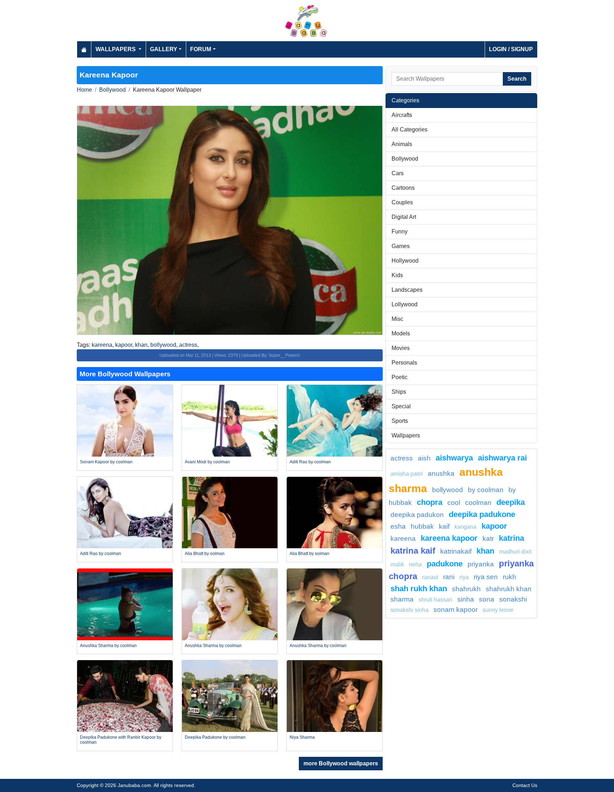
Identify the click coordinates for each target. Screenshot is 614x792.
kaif (444, 526)
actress (188, 345)
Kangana (465, 527)
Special (401, 406)
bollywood (163, 345)
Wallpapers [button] (116, 49)
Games (401, 246)
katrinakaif (456, 551)
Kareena (403, 538)
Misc (397, 319)
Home (84, 90)
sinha (465, 599)
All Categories (409, 129)
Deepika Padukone (482, 514)
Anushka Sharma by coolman (108, 645)
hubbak (422, 526)
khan (141, 345)
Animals (402, 144)
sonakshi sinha (410, 610)
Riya (464, 577)
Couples (402, 202)
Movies (401, 348)
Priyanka (481, 564)
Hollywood (405, 261)
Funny (400, 231)
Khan (485, 550)
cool (453, 502)
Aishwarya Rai (502, 457)
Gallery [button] (163, 49)
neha (415, 564)
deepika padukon (417, 514)
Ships (399, 392)
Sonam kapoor (455, 609)
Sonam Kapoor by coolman (106, 461)
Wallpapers (406, 435)
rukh (509, 577)
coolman (478, 502)
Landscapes (407, 290)
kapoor (123, 345)
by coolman (485, 490)
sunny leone (498, 610)
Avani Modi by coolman (207, 461)
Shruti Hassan (435, 600)
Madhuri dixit (515, 552)
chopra (429, 502)
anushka (441, 473)
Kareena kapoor (449, 538)
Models (401, 333)
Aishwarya (454, 457)
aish (424, 458)
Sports (400, 421)
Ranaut (430, 577)
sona (486, 599)
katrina (511, 538)
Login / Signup (511, 49)
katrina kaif (413, 550)
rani (448, 577)
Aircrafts (402, 115)
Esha (398, 526)
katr (488, 538)
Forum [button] (200, 49)
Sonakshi (513, 599)
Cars (398, 173)
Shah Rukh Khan (419, 588)
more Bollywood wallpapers (340, 763)
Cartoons (403, 188)
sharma (402, 599)
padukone (445, 563)
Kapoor (494, 526)
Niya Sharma (302, 737)
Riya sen (486, 577)
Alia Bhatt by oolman (205, 553)
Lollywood (405, 304)
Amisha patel (407, 474)
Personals (404, 363)
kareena (102, 345)
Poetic (400, 377)
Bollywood (112, 90)
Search (517, 79)
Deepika (510, 502)
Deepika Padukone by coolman (215, 737)
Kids (397, 275)
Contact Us (524, 785)
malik (397, 564)
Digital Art (404, 217)
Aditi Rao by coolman (310, 461)
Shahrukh (466, 589)
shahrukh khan (509, 589)
